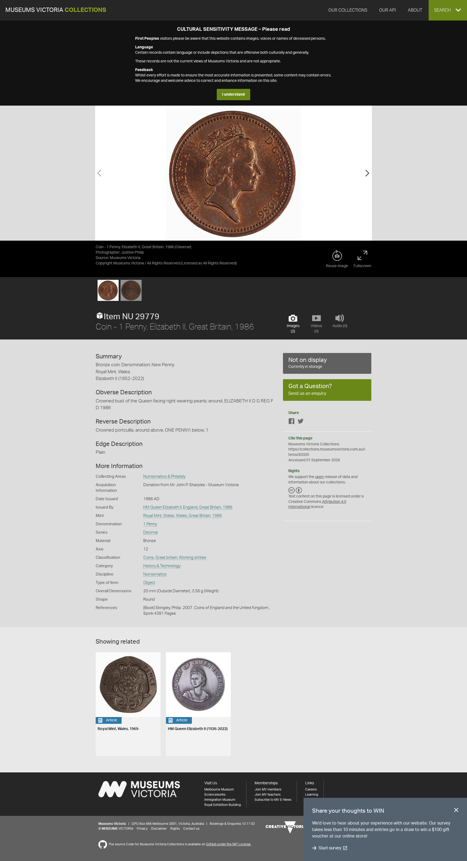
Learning (311, 794)
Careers (311, 789)
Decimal (150, 532)
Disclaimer (159, 828)
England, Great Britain (202, 507)
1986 (227, 507)
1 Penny (150, 524)
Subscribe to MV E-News (273, 799)
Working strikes (192, 558)
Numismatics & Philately (164, 477)
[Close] (456, 811)
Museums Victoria (55, 10)
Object (149, 583)
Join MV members (268, 789)
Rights (175, 828)
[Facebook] (291, 422)
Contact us (191, 828)
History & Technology (162, 566)
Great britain (166, 558)
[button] (448, 10)
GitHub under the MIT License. (228, 844)
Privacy (142, 828)
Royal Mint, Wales (158, 516)
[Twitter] (300, 422)
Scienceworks (214, 794)
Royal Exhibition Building (222, 804)
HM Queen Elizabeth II (162, 507)
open (319, 477)
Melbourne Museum (219, 789)
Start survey (330, 848)
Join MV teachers (268, 794)
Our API (387, 10)
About (415, 10)
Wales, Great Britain (193, 516)
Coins (148, 558)
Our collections (347, 10)
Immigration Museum (219, 799)
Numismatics (155, 574)
